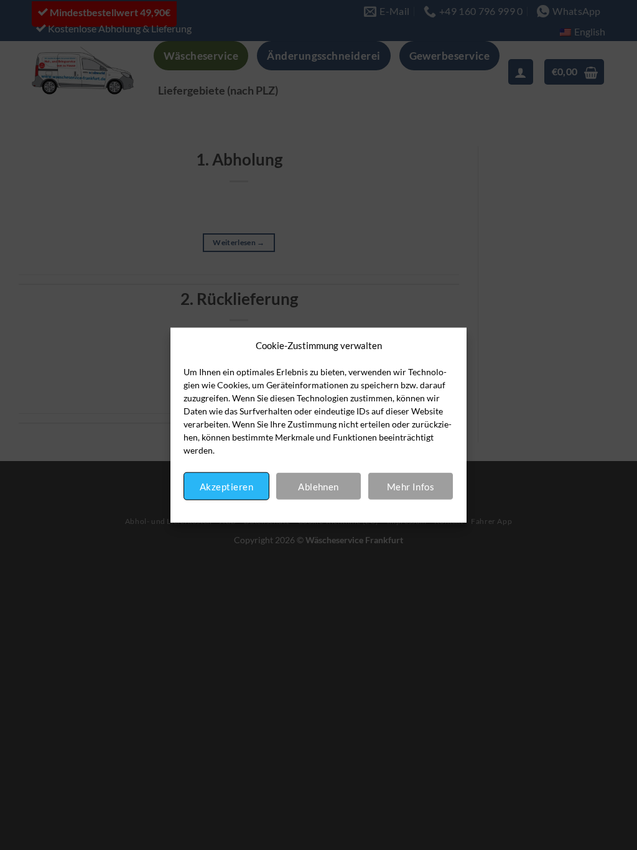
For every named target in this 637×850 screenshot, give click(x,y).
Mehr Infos (411, 486)
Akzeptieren (226, 486)
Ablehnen (318, 486)
